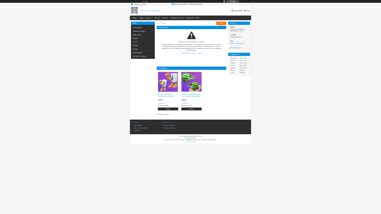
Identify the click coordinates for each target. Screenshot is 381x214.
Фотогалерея (137, 28)
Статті (135, 42)
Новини (135, 38)
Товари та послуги (145, 18)
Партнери (137, 130)
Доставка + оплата (169, 125)
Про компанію (138, 125)
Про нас (157, 18)
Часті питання (137, 53)
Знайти (221, 23)
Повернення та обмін (193, 18)
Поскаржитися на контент (193, 139)
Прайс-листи (137, 35)
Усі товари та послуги (163, 114)
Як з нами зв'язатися (169, 128)
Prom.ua (200, 136)
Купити (168, 109)
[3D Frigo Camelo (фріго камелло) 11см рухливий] (168, 82)
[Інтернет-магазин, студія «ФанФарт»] (134, 11)
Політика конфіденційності (208, 139)
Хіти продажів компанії (140, 128)
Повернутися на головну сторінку (191, 53)
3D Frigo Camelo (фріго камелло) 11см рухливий (166, 95)
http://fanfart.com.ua (238, 43)
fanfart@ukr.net (236, 48)
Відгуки (135, 49)
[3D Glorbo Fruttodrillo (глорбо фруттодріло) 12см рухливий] (191, 82)
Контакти (165, 18)
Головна (134, 18)
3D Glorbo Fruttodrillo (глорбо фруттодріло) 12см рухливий (191, 95)
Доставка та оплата (177, 18)
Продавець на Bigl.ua (190, 138)
